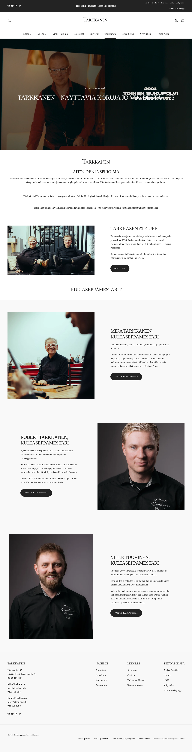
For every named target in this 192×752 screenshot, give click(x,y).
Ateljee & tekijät (152, 3)
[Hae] (9, 20)
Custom (131, 675)
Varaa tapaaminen (126, 376)
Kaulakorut (101, 675)
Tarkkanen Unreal (135, 680)
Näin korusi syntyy (176, 9)
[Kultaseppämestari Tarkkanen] (96, 20)
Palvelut (94, 33)
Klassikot (79, 33)
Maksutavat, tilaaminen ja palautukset (168, 738)
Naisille (27, 33)
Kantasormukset (135, 685)
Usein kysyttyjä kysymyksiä (123, 738)
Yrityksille (180, 3)
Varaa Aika (163, 33)
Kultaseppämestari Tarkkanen (26, 735)
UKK (172, 3)
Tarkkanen (110, 33)
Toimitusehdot (144, 738)
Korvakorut (101, 680)
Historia (164, 3)
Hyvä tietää (128, 33)
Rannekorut (101, 685)
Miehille (42, 33)
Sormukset (101, 670)
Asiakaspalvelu (84, 738)
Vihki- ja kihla (60, 33)
